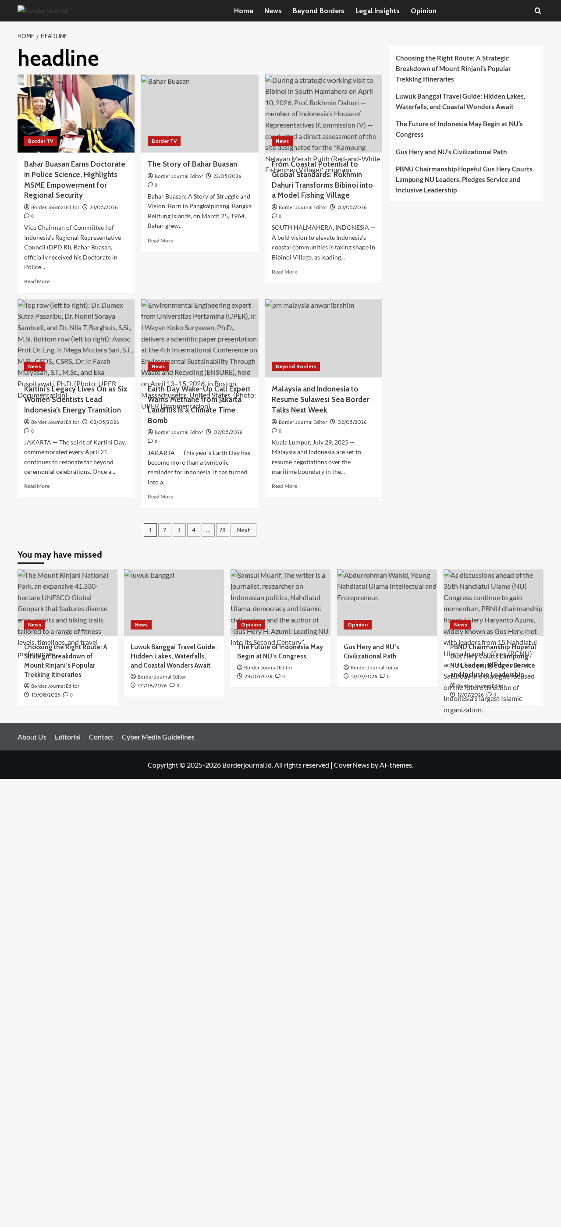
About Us (32, 737)
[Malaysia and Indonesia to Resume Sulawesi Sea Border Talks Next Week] (323, 338)
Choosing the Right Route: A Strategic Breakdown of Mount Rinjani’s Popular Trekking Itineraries (453, 68)
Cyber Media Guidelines (158, 737)
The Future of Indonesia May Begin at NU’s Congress (459, 129)
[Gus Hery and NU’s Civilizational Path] (387, 602)
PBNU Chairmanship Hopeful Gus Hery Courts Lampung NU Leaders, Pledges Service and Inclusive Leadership (464, 179)
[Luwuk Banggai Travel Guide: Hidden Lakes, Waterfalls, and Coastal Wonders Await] (174, 602)
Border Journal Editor (55, 207)
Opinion (424, 11)
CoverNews (351, 765)
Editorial (68, 737)
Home (243, 11)
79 (222, 530)
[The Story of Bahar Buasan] (199, 114)
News (273, 11)
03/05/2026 (351, 207)
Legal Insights (377, 11)
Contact (101, 737)
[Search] (538, 10)
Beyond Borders (318, 11)
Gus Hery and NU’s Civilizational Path (451, 152)
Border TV (40, 141)
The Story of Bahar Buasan (192, 164)
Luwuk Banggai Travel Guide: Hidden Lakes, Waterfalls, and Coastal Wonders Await (460, 101)
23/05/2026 (103, 207)
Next (243, 530)
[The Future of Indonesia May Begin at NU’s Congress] (280, 602)
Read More (37, 281)
